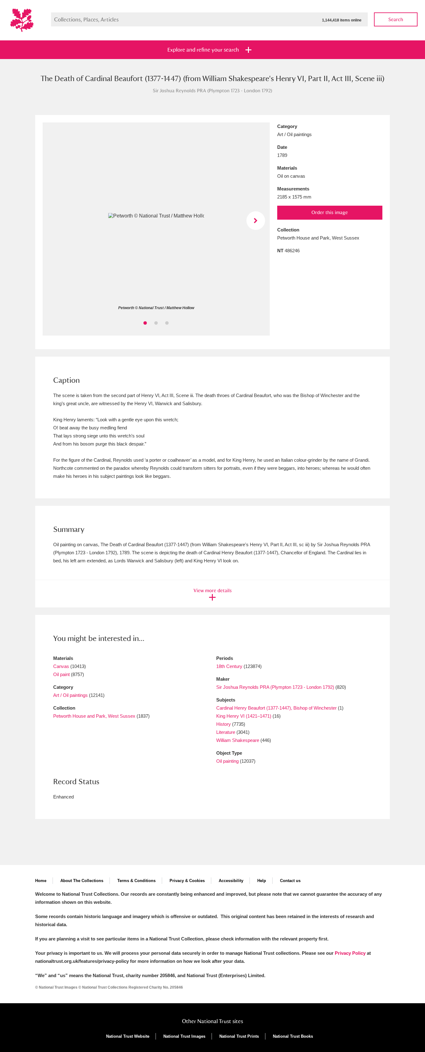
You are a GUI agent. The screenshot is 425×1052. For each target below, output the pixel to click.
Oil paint (61, 674)
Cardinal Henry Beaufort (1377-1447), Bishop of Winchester (276, 708)
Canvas (61, 666)
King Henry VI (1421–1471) (243, 716)
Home (40, 880)
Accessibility (231, 880)
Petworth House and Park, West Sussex (94, 716)
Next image (255, 220)
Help (261, 880)
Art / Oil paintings (70, 695)
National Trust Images (184, 1036)
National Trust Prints (239, 1036)
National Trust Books (293, 1036)
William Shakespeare (237, 740)
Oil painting (227, 761)
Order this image (329, 212)
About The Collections (81, 880)
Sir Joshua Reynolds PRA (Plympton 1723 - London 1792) (275, 687)
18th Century (229, 666)
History (223, 724)
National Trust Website (127, 1036)
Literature (225, 732)
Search (395, 19)
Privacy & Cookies (187, 880)
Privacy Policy (350, 953)
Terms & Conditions (136, 880)
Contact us (290, 880)
